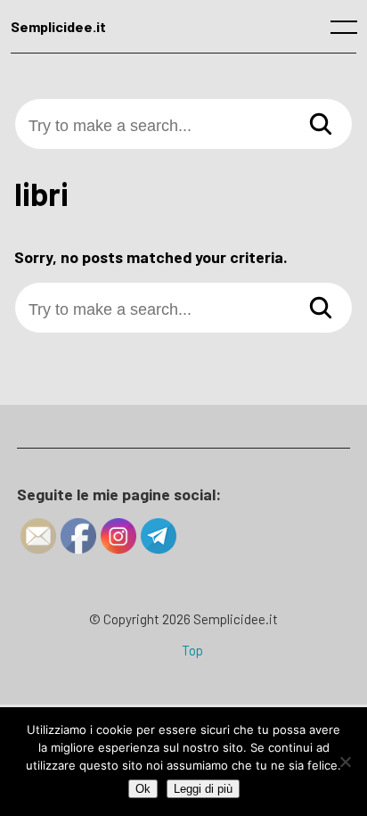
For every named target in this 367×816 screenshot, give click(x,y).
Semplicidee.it (58, 26)
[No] (345, 762)
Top (192, 650)
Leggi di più (203, 788)
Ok (143, 788)
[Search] (320, 124)
